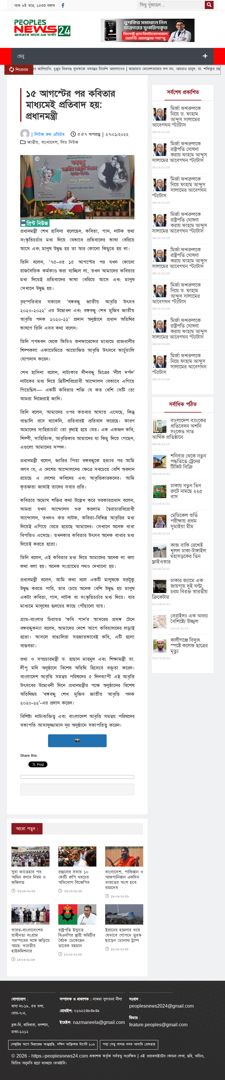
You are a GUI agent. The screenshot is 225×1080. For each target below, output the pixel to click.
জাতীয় (32, 142)
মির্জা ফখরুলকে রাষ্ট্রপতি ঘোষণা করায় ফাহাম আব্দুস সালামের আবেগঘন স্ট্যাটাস (179, 152)
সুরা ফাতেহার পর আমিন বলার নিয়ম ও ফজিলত (28, 877)
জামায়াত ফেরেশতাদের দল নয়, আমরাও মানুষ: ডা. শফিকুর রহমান (161, 69)
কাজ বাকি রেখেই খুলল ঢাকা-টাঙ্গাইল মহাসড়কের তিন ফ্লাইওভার (179, 553)
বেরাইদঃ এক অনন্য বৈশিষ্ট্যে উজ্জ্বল (189, 619)
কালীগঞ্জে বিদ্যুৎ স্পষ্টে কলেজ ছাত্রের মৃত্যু (189, 646)
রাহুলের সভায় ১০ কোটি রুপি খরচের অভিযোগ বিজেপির (73, 877)
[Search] (209, 5)
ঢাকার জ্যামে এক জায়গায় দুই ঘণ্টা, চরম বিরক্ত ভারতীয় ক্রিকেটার (180, 589)
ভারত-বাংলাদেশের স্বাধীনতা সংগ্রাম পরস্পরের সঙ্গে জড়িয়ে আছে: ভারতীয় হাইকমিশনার (30, 941)
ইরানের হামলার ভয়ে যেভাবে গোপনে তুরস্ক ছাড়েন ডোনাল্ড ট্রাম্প (123, 935)
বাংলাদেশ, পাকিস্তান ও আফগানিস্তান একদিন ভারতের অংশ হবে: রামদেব (124, 880)
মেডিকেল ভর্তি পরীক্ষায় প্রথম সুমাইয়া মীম (184, 521)
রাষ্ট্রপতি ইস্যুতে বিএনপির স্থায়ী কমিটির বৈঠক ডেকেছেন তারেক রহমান (76, 938)
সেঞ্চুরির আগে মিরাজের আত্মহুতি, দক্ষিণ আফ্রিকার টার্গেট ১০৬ (53, 1044)
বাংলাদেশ (49, 142)
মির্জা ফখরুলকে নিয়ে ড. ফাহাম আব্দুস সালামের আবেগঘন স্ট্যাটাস (176, 116)
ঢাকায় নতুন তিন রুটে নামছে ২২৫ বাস (186, 491)
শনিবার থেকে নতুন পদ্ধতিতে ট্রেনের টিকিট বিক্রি (188, 461)
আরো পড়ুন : (27, 829)
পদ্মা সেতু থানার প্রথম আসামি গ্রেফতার (129, 1044)
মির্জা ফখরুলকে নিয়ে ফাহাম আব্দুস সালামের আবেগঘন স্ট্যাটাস (179, 187)
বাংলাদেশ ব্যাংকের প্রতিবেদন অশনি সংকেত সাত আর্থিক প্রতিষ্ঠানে (179, 429)
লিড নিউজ (69, 142)
